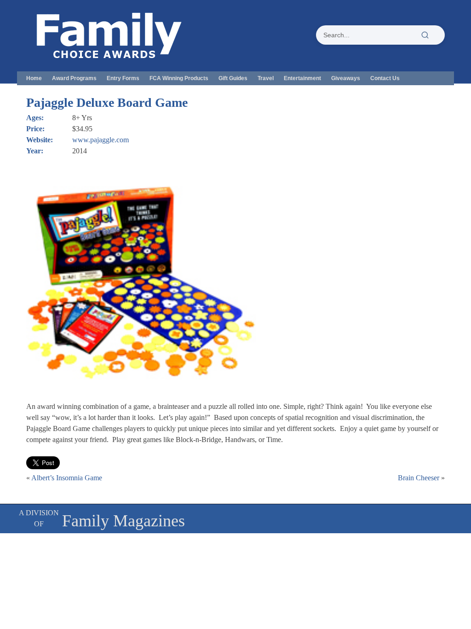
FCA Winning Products (178, 78)
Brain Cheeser (418, 478)
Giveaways (345, 78)
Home (34, 78)
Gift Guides (232, 78)
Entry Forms (123, 78)
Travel (266, 78)
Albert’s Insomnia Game (66, 478)
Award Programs (74, 78)
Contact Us (385, 78)
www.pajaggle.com (100, 140)
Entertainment (302, 78)
